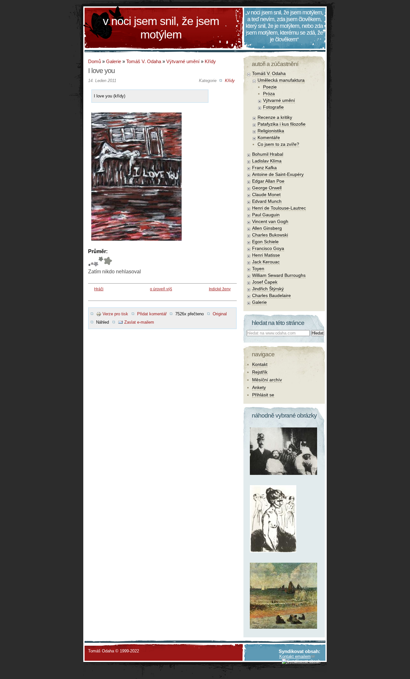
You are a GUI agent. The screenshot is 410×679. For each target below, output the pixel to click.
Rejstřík (259, 372)
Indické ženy (220, 289)
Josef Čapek (264, 282)
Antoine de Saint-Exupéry (278, 174)
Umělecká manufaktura (281, 80)
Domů (94, 61)
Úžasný (107, 262)
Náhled (102, 322)
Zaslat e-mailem (139, 322)
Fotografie (273, 107)
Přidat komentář (152, 313)
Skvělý (100, 262)
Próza (269, 93)
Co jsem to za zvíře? (278, 144)
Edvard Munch (267, 201)
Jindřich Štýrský (268, 288)
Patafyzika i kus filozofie (282, 124)
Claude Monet (266, 194)
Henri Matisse (266, 255)
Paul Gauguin (266, 214)
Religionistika (271, 130)
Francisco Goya (268, 248)
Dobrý (96, 262)
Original (220, 313)
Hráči (98, 289)
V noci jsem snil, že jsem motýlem (161, 27)
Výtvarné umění (183, 61)
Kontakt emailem (295, 656)
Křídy (210, 61)
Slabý (89, 262)
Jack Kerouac (266, 261)
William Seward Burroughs (279, 275)
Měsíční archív (267, 379)
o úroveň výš (161, 289)
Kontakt (259, 364)
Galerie (113, 61)
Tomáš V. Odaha (143, 61)
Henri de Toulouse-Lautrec (279, 208)
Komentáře (269, 137)
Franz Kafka (264, 167)
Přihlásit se (263, 394)
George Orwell (267, 187)
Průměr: (98, 251)
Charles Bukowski (270, 234)
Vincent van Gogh (270, 221)
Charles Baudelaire (271, 295)
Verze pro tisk (115, 313)
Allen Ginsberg (267, 228)
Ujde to (92, 262)
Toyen (258, 268)
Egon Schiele (265, 241)
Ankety (259, 387)
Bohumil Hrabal (267, 154)
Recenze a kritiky (275, 117)
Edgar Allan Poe (268, 181)
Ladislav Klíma (267, 160)
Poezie (270, 86)
